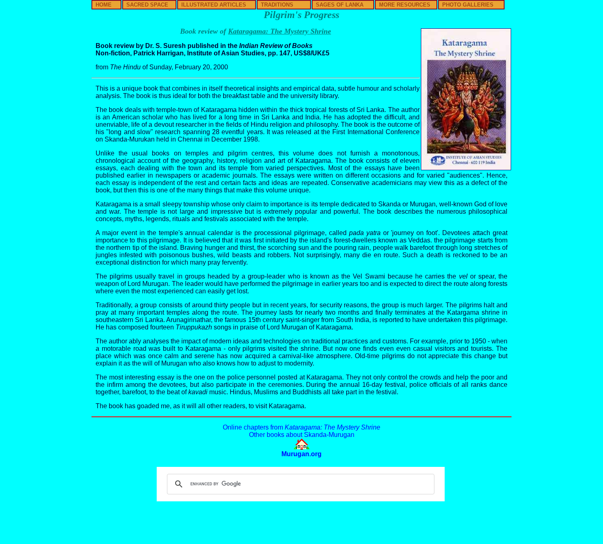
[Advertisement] (301, 521)
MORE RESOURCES (404, 5)
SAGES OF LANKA (339, 5)
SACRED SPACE (147, 5)
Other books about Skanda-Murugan (301, 434)
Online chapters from (301, 427)
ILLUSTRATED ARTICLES (213, 5)
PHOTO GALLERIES (467, 5)
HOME (104, 5)
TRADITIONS (277, 5)
